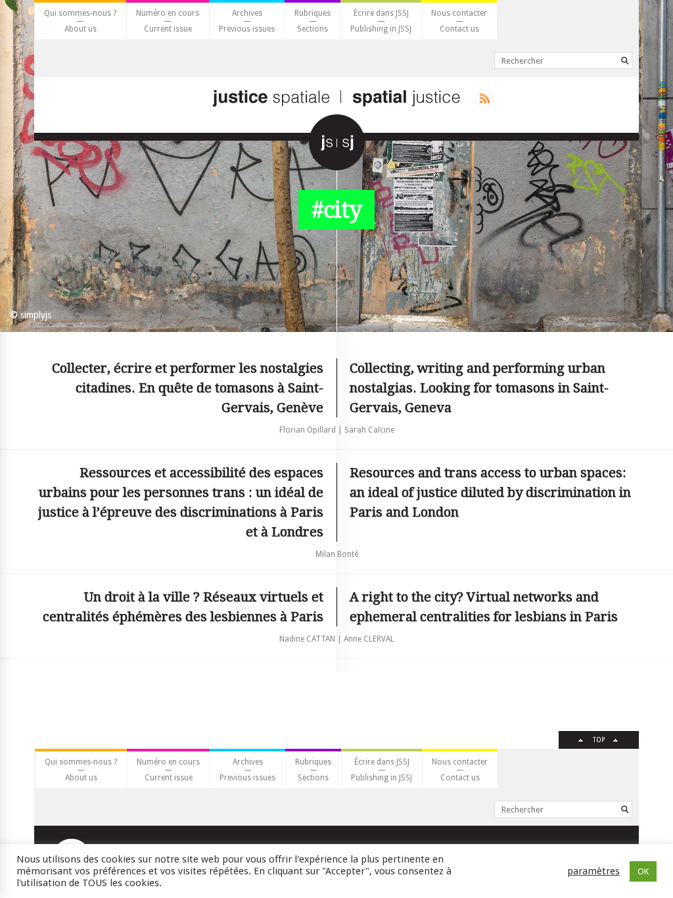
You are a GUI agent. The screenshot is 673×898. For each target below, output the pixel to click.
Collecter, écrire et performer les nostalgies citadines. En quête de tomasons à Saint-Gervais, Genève (187, 387)
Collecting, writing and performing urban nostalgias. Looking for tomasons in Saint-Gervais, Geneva (479, 387)
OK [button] (643, 871)
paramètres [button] (593, 871)
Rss (482, 98)
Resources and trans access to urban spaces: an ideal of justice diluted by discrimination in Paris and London (490, 492)
